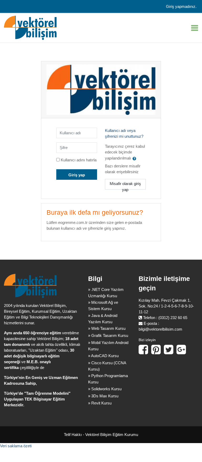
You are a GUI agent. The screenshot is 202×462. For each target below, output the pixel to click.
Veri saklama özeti (16, 446)
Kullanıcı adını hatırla (79, 160)
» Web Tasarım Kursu (106, 328)
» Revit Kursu (100, 403)
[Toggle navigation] (194, 28)
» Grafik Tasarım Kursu (108, 335)
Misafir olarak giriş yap (125, 185)
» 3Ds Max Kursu (103, 396)
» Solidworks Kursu (105, 389)
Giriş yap (76, 175)
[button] (135, 158)
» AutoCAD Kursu (103, 355)
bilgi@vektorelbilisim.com (160, 329)
